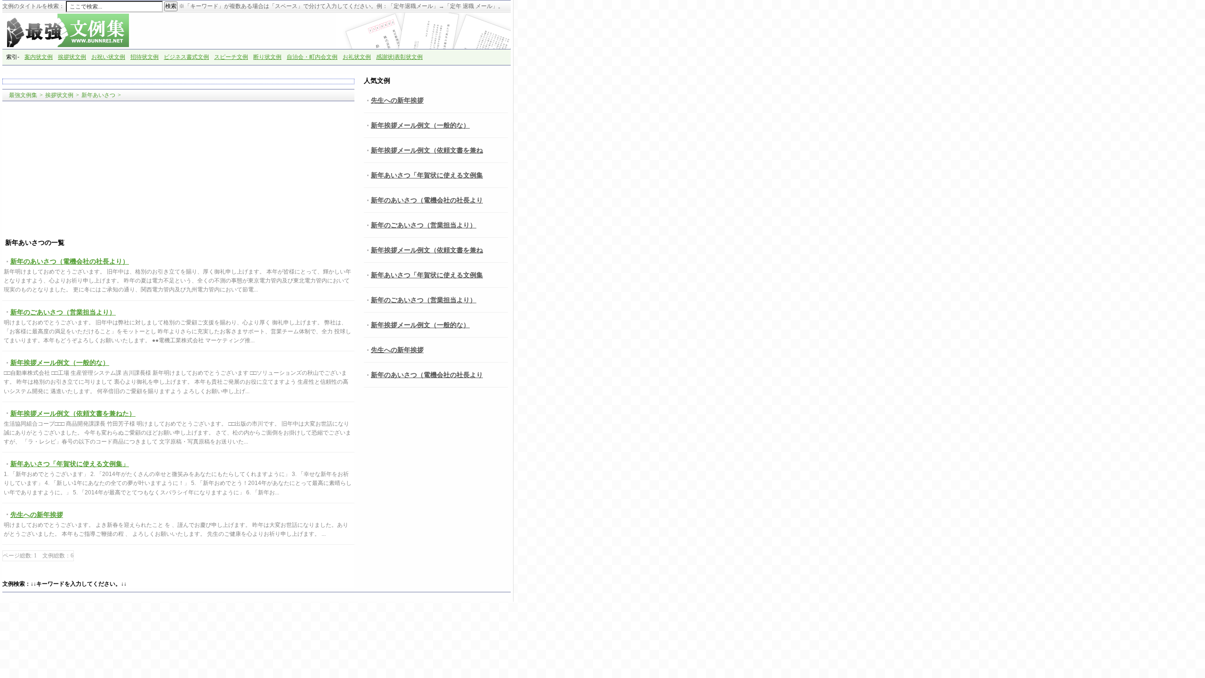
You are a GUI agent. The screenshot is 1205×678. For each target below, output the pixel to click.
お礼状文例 (357, 57)
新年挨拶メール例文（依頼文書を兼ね (427, 150)
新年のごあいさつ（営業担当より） (63, 312)
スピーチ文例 (231, 57)
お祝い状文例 (108, 57)
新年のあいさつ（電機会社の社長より (427, 200)
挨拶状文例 (72, 57)
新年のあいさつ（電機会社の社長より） (69, 261)
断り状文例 (267, 57)
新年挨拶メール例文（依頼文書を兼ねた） (73, 413)
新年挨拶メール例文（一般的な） (59, 362)
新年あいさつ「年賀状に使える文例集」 (69, 464)
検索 (171, 6)
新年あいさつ (98, 95)
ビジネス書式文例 (186, 57)
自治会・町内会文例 (312, 57)
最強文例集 (23, 95)
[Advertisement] (178, 170)
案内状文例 (38, 57)
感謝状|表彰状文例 (399, 57)
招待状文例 (144, 57)
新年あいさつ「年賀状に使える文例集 (427, 175)
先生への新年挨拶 (36, 514)
